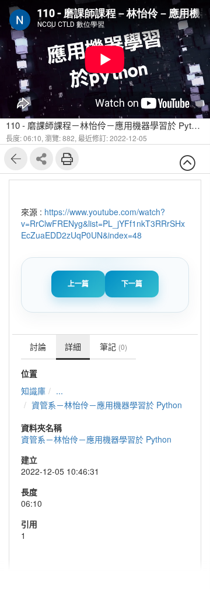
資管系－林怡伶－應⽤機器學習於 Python (107, 405)
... (59, 391)
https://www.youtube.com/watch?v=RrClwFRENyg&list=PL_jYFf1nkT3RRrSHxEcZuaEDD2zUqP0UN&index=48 (103, 223)
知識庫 (33, 391)
